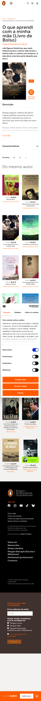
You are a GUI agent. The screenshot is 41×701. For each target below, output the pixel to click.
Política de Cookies (15, 516)
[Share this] (20, 158)
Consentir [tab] (6, 312)
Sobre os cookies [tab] (31, 312)
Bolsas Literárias (15, 548)
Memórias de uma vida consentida (30, 205)
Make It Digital (26, 534)
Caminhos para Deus (30, 244)
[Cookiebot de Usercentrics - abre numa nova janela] (29, 306)
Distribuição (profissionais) (20, 557)
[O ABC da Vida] (30, 295)
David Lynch (27, 470)
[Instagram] (15, 505)
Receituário (10, 199)
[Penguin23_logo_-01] (4, 3)
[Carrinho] (32, 3)
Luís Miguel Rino (28, 426)
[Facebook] (9, 505)
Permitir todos (20, 380)
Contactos (12, 560)
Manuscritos (13, 545)
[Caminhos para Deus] (30, 216)
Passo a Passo (11, 284)
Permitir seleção (20, 386)
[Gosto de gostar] (10, 295)
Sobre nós (12, 542)
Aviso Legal (12, 513)
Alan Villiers (10, 472)
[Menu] (11, 3)
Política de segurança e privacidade (21, 519)
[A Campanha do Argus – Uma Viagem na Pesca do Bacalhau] (10, 440)
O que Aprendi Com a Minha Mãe (30, 283)
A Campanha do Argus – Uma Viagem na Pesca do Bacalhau (11, 467)
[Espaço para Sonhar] (30, 440)
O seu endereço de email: (18, 609)
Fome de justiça (30, 424)
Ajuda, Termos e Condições (17, 521)
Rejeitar (21, 393)
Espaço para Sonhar (30, 467)
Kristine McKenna (32, 470)
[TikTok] (27, 505)
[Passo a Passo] (10, 256)
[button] (28, 3)
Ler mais (6, 135)
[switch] (35, 356)
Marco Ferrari (10, 432)
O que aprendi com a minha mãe (10, 245)
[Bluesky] (33, 505)
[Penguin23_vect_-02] (14, 572)
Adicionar (26, 696)
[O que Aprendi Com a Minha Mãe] (30, 256)
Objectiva (11, 19)
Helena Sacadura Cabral (14, 44)
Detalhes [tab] (17, 312)
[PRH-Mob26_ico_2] (31, 92)
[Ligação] (37, 3)
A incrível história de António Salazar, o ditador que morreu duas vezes (10, 426)
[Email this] (14, 158)
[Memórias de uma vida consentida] (30, 176)
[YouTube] (21, 505)
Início (4, 19)
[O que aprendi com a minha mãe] (10, 216)
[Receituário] (10, 176)
